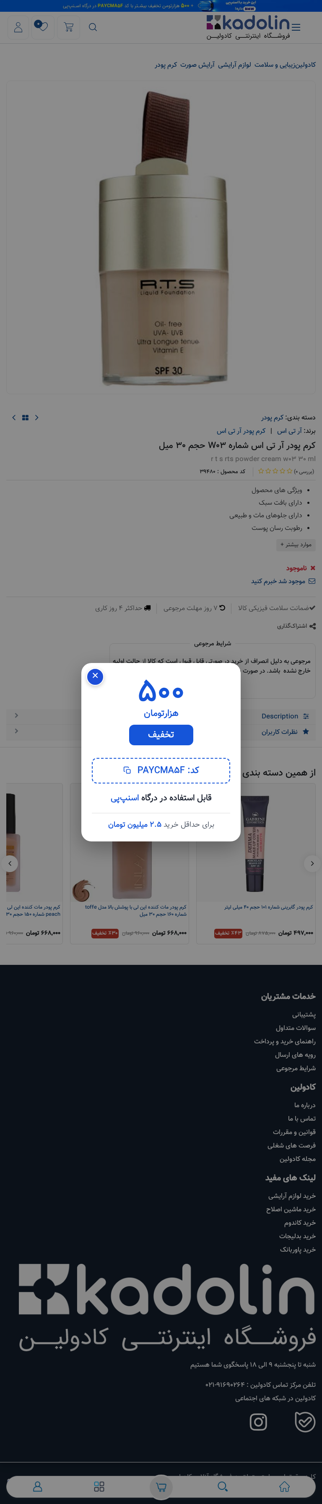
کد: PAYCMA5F (167, 770)
